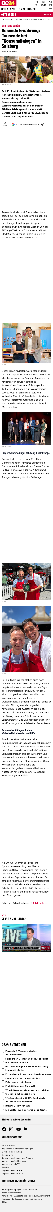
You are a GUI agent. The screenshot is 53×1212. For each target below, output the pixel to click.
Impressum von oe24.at (12, 1170)
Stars (22, 9)
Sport (13, 9)
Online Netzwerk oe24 (12, 1136)
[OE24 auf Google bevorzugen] (42, 124)
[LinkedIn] (26, 1129)
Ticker (4, 9)
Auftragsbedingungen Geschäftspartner (19, 1189)
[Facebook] (4, 1129)
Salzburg (19, 19)
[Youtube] (18, 1129)
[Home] (3, 19)
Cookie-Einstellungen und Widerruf (17, 1158)
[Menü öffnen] (50, 9)
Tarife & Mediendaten (11, 1193)
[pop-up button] (43, 948)
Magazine (32, 9)
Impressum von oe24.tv (12, 1173)
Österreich (8, 14)
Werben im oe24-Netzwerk (14, 1161)
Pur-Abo (5, 1167)
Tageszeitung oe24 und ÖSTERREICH (18, 1180)
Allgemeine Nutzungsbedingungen (17, 1149)
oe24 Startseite (8, 1145)
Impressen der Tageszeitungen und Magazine (22, 1199)
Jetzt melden (40, 903)
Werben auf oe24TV (11, 1164)
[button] (27, 938)
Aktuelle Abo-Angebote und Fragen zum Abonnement (26, 1196)
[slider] (15, 948)
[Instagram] (11, 1129)
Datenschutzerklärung (12, 1152)
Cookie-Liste (7, 1155)
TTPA (4, 1202)
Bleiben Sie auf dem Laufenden (16, 1119)
